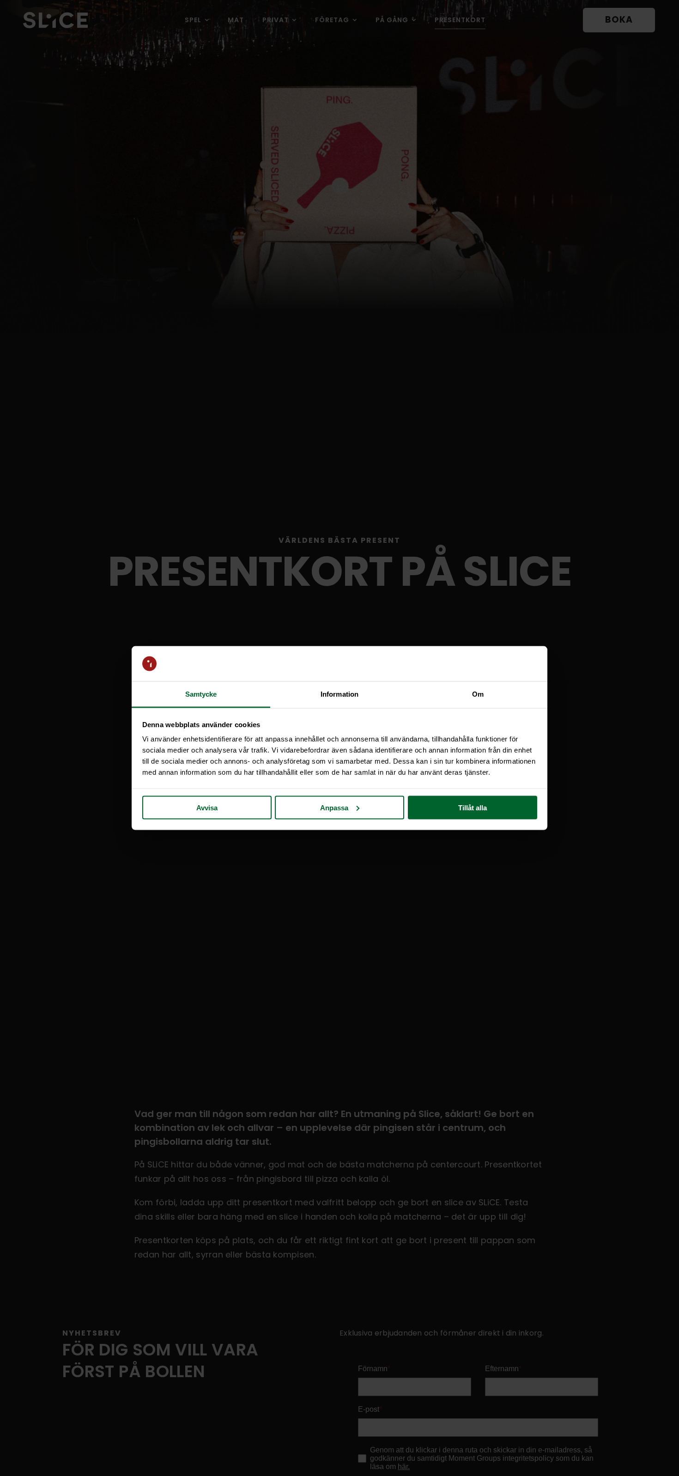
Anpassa (334, 807)
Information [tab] (339, 694)
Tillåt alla (472, 807)
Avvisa (207, 807)
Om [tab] (478, 694)
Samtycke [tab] (201, 694)
